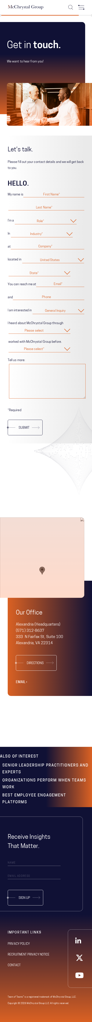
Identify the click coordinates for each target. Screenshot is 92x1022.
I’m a (11, 220)
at (9, 246)
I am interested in (20, 310)
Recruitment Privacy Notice (29, 954)
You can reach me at (22, 284)
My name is (15, 194)
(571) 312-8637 (30, 631)
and (10, 297)
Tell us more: (16, 360)
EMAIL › (21, 682)
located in (14, 259)
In (9, 233)
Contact (14, 965)
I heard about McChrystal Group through (35, 323)
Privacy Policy (19, 944)
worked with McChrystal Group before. (35, 342)
